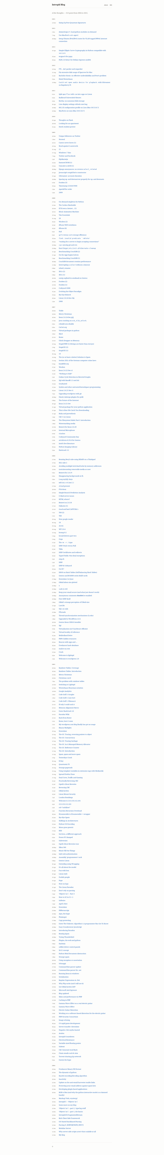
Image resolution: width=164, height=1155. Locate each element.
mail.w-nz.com (64, 649)
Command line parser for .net (70, 970)
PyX (60, 231)
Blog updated (64, 993)
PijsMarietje (63, 159)
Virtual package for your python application (75, 407)
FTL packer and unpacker (71, 69)
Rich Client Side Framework (69, 1118)
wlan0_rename (64, 268)
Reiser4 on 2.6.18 (65, 502)
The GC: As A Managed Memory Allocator (74, 744)
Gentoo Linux (64, 860)
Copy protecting (65, 920)
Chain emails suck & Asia (68, 1053)
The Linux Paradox (66, 887)
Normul (62, 139)
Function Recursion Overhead (70, 811)
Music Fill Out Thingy (67, 851)
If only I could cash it (67, 704)
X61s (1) (62, 275)
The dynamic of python (67, 1072)
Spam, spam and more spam (69, 754)
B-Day (61, 761)
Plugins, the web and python (69, 940)
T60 (60, 516)
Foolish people (64, 877)
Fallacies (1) (63, 506)
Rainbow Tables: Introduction (70, 671)
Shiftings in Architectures (68, 821)
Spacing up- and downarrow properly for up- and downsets (81, 179)
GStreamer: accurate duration (70, 176)
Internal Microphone (67, 430)
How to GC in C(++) (66, 897)
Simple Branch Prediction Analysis (72, 493)
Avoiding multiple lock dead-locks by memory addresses (80, 466)
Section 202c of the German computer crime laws (77, 360)
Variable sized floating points (70, 1043)
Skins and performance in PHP (70, 997)
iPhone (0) (63, 228)
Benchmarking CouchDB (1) (69, 258)
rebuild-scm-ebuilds (66, 324)
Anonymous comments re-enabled (75, 595)
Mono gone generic (66, 827)
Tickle (61, 311)
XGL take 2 (63, 463)
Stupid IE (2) (63, 347)
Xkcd (61, 334)
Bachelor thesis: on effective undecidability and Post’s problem (82, 76)
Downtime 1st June (66, 579)
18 (60, 522)
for (65, 56)
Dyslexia (62, 944)
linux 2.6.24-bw (66, 317)
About (106, 5)
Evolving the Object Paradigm (70, 291)
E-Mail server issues (66, 496)
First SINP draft (65, 599)
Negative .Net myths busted (69, 1030)
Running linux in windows (69, 973)
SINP (60, 562)
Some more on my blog (67, 1105)
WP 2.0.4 (62, 529)
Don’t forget (77, 248)
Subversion (63, 841)
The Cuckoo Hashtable (67, 205)
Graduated (63, 384)
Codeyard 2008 (64, 288)
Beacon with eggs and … (68, 642)
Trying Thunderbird (66, 937)
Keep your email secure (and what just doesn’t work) (79, 592)
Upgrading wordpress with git (70, 394)
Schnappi (62, 963)
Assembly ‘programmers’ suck (70, 857)
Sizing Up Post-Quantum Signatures (72, 23)
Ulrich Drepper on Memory (69, 340)
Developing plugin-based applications (73, 1089)
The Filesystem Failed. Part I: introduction (75, 420)
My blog (62, 1135)
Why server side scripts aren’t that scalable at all (77, 1131)
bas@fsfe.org (64, 364)
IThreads (62, 612)
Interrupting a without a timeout (74, 265)
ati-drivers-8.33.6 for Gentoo (69, 440)
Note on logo (63, 884)
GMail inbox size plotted (68, 582)
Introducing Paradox (67, 930)
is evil (63, 589)
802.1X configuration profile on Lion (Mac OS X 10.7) (79, 107)
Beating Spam (64, 934)
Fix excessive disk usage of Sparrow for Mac (75, 72)
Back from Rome (65, 718)
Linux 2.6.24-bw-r (66, 298)
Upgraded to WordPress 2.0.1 (70, 619)
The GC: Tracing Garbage (68, 741)
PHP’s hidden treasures (67, 639)
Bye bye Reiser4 (65, 295)
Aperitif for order (65, 189)
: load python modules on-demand (77, 32)
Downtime (63, 731)
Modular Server (65, 1128)
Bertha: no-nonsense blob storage (71, 101)
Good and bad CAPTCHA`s (68, 509)
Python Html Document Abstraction (72, 953)
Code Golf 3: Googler (66, 694)
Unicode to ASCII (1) (66, 166)
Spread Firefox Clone (67, 774)
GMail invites (64, 791)
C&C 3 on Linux (65, 417)
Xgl (60, 625)
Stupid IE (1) (63, 350)
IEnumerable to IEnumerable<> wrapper (74, 814)
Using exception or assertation (70, 960)
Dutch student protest (67, 127)
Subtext (62, 1046)
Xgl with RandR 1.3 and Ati (69, 380)
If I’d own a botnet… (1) (67, 208)
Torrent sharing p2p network (70, 1056)
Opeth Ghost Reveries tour (69, 844)
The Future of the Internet (69, 400)
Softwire (62, 900)
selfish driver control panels (69, 947)
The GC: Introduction (67, 751)
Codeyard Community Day (69, 437)
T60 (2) (61, 512)
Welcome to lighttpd (66, 655)
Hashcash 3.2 (64, 450)
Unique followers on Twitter (69, 136)
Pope (61, 880)
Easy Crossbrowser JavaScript (70, 927)
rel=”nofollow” (64, 807)
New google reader (66, 519)
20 (60, 218)
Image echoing (64, 1020)
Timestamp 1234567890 (68, 186)
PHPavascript (64, 910)
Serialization (64, 977)
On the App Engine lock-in (69, 255)
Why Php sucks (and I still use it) (71, 983)
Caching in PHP (64, 1000)
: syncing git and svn (68, 245)
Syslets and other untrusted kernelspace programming (80, 387)
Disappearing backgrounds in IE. (71, 476)
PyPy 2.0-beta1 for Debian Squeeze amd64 (75, 60)
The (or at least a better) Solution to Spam (74, 357)
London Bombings (66, 797)
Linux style (63, 874)
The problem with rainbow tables (71, 681)
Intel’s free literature (67, 443)
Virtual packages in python (69, 330)
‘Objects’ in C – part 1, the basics (71, 1111)
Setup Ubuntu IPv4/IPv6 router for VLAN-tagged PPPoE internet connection (83, 39)
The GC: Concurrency (67, 738)
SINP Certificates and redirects (70, 552)
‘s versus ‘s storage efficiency (72, 235)
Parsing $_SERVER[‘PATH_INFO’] (71, 1125)
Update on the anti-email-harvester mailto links (77, 1082)
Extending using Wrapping (69, 864)
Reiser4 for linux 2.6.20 (67, 427)
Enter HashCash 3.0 (66, 711)
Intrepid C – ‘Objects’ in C (68, 1102)
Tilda (61, 549)
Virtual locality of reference (69, 632)
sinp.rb (61, 559)
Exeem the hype (65, 1060)
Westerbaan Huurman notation (71, 688)
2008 (61, 301)
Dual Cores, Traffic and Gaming (71, 777)
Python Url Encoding (67, 824)
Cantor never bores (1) (67, 143)
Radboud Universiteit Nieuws (70, 97)
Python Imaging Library (68, 447)
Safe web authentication (68, 854)
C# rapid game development (69, 1023)
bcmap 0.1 (63, 532)
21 (60, 149)
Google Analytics (65, 691)
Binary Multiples (65, 728)
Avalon (61, 1033)
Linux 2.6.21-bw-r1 (66, 390)
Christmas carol (65, 678)
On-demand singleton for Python (71, 202)
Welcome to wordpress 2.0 (69, 659)
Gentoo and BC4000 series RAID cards (73, 576)
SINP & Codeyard (65, 566)
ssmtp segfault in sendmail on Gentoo (73, 278)
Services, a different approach (70, 834)
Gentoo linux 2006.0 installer (70, 622)
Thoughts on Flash (66, 120)
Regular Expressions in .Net (69, 980)
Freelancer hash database (69, 645)
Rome (61, 337)
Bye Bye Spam (64, 817)
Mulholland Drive (65, 635)
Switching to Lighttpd (67, 684)
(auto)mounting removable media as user (75, 469)
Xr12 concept (64, 950)
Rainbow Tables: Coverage (69, 668)
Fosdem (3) (63, 182)
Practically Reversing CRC (68, 781)
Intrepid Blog (58, 4)
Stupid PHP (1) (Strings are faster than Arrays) (76, 344)
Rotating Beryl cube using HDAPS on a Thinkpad (77, 459)
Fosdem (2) (63, 281)
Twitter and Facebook (67, 156)
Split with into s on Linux (75, 94)
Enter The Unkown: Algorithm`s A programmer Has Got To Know (83, 924)
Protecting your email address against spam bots (77, 1086)
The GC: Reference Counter (69, 748)
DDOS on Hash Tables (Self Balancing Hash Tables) (78, 572)
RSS (111, 5)
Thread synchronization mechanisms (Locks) (76, 615)
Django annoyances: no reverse (78, 169)
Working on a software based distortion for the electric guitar (82, 1013)
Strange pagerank (65, 767)
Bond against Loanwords (68, 146)
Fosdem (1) (63, 285)
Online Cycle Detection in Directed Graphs (75, 377)
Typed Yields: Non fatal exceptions (72, 556)
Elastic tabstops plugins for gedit (71, 397)
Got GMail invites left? (67, 987)
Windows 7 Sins (65, 153)
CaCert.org (63, 327)
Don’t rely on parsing (67, 890)
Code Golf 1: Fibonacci (67, 701)
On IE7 (61, 569)
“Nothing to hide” (65, 374)
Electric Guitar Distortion (68, 1010)
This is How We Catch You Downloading (74, 410)
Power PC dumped (66, 837)
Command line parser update (70, 967)
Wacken (62, 367)
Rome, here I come (66, 721)
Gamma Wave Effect (66, 1007)
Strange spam (64, 957)
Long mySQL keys (66, 479)
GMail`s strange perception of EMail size (74, 602)
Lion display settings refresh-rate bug (73, 104)
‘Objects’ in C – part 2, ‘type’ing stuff (72, 1108)
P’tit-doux (62, 489)
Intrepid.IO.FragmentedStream (70, 1115)
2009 (61, 192)
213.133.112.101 (65, 804)
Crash (61, 652)
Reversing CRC (64, 787)
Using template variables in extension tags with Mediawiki (81, 771)
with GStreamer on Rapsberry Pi (84, 83)
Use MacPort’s (68, 35)
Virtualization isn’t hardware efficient (73, 629)
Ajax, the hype (64, 914)
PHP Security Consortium (68, 1017)
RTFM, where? (64, 499)
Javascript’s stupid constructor (72, 172)
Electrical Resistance (66, 1040)
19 (60, 354)
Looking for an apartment (69, 123)
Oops (61, 539)
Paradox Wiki (64, 714)
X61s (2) (62, 271)
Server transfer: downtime (69, 1027)
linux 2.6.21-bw (65, 404)
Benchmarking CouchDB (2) (69, 251)
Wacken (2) (63, 222)
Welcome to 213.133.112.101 (70, 801)
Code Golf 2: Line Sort (67, 698)
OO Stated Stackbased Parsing (70, 1122)
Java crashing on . (73, 320)
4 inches (62, 433)
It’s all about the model (67, 867)
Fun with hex (64, 870)
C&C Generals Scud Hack (68, 1050)
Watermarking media (67, 423)
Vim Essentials (64, 215)
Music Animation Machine (69, 212)
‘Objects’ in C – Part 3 (67, 894)
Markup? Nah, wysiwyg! (68, 1098)
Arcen (61, 526)
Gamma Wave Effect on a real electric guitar (75, 1003)
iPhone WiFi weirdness (67, 225)
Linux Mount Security (67, 794)
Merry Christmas (65, 314)
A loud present (64, 486)
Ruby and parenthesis (67, 413)
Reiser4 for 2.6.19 (65, 473)
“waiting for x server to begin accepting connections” (79, 242)
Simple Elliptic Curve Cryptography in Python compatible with (82, 51)
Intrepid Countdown (66, 1037)
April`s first (63, 904)
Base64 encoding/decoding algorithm (73, 1076)
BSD (60, 831)
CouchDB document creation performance (75, 261)
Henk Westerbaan (66, 79)
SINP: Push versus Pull (67, 546)
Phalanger (63, 917)
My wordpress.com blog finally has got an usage (77, 724)
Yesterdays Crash (65, 757)
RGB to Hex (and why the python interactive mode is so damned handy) (83, 1093)
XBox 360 (62, 847)
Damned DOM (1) (65, 162)
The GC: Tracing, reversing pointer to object (75, 734)
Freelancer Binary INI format (70, 1069)
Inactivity (62, 1079)
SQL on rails (63, 609)
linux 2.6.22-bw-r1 (66, 370)
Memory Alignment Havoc (69, 708)
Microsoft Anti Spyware (68, 990)
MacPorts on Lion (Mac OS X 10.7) (72, 111)
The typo (66, 542)
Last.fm (62, 605)
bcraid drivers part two (67, 536)
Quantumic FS (64, 764)
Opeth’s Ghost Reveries (67, 784)
